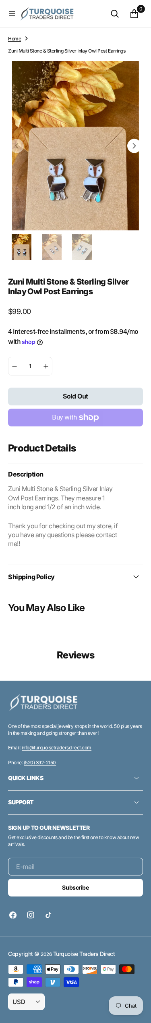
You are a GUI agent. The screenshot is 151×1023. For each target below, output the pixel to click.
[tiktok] (48, 915)
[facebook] (15, 915)
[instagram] (30, 915)
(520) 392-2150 (40, 762)
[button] (12, 14)
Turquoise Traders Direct (84, 953)
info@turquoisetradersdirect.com (56, 748)
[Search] (115, 14)
